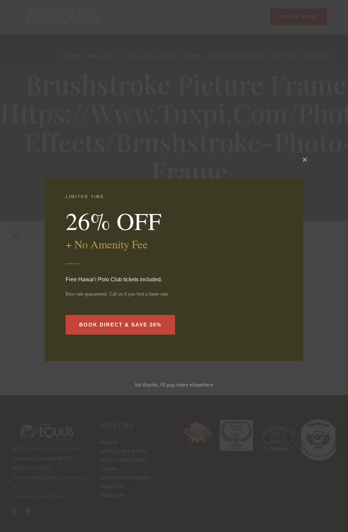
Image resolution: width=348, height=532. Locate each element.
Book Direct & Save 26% (120, 324)
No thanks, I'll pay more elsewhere (174, 385)
